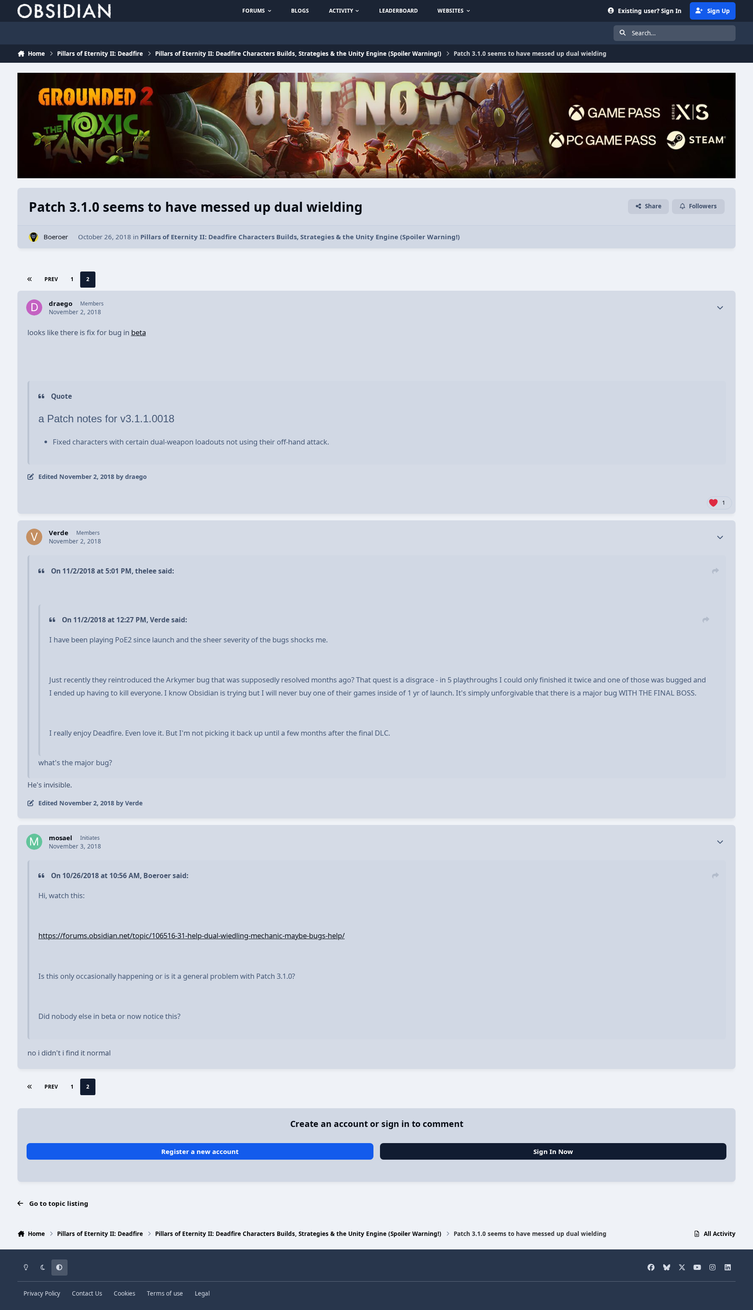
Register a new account (200, 1151)
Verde (58, 533)
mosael (60, 838)
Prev (51, 279)
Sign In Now (553, 1151)
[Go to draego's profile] (34, 307)
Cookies (124, 1293)
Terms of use (165, 1293)
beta (138, 332)
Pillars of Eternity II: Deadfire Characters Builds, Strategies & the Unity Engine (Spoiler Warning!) (300, 236)
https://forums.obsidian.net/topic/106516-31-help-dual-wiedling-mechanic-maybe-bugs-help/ (191, 935)
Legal (202, 1293)
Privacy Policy (42, 1293)
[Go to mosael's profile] (34, 842)
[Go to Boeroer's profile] (34, 237)
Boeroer (56, 236)
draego (60, 303)
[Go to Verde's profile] (34, 537)
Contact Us (87, 1293)
